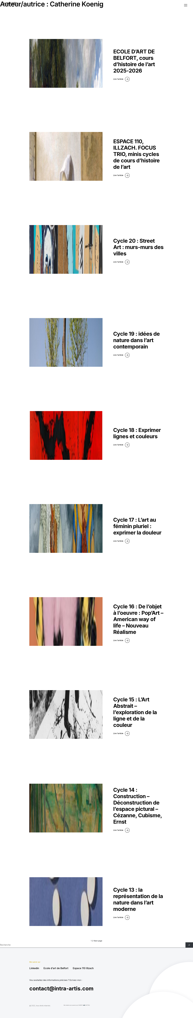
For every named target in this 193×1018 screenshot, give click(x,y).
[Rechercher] (189, 945)
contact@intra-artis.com (61, 988)
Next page (98, 941)
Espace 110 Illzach (83, 968)
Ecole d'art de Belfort (56, 968)
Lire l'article (118, 79)
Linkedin (34, 968)
